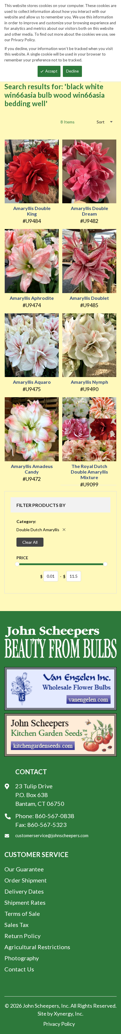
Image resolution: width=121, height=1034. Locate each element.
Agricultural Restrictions (37, 946)
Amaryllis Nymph (89, 382)
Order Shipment (25, 880)
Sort (101, 121)
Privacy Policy (59, 1024)
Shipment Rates (25, 902)
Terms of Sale (22, 913)
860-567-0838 (54, 815)
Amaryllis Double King (32, 210)
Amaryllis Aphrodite (32, 298)
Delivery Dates (24, 891)
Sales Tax (16, 924)
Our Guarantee (24, 869)
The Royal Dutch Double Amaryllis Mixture (89, 471)
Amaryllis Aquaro (32, 382)
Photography (21, 957)
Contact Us (19, 969)
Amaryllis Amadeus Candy (32, 468)
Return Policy (22, 935)
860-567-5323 (47, 824)
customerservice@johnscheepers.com (51, 835)
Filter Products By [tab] (40, 505)
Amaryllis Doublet (89, 298)
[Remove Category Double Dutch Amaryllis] (64, 529)
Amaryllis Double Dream (89, 210)
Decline (72, 71)
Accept (51, 71)
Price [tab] (22, 557)
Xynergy (63, 1013)
